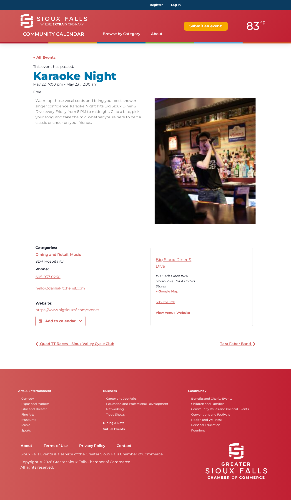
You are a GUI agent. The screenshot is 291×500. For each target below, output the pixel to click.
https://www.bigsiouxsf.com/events (67, 310)
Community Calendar (53, 34)
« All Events (44, 57)
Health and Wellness (206, 419)
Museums (28, 419)
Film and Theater (34, 409)
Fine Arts (27, 414)
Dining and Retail (51, 254)
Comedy (27, 398)
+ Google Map (167, 291)
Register (156, 5)
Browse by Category (121, 34)
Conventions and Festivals (210, 414)
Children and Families (207, 404)
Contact (124, 446)
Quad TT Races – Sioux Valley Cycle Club (76, 344)
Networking (115, 409)
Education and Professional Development (137, 404)
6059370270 (165, 302)
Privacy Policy (92, 446)
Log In (176, 5)
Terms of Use (56, 446)
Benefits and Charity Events (211, 398)
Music (75, 254)
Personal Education (205, 425)
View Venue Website (173, 313)
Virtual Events (114, 429)
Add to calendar (60, 321)
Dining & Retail (114, 423)
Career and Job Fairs (121, 398)
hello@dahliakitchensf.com (60, 288)
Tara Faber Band (236, 344)
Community (197, 391)
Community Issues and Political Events (220, 409)
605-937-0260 (47, 277)
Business (110, 391)
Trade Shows (115, 414)
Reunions (198, 430)
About (157, 34)
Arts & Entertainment (34, 391)
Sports (26, 430)
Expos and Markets (35, 404)
